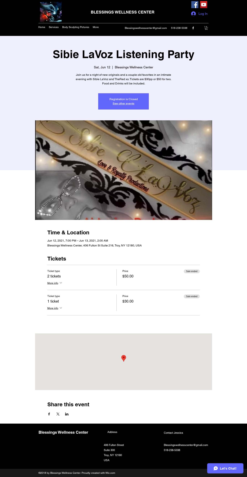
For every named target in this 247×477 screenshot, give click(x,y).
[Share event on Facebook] (49, 414)
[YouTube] (203, 4)
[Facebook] (194, 4)
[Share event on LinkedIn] (67, 414)
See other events (123, 103)
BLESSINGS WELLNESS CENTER (122, 12)
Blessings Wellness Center (63, 432)
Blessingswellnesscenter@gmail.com (146, 28)
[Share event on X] (58, 414)
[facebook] (193, 28)
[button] (206, 28)
